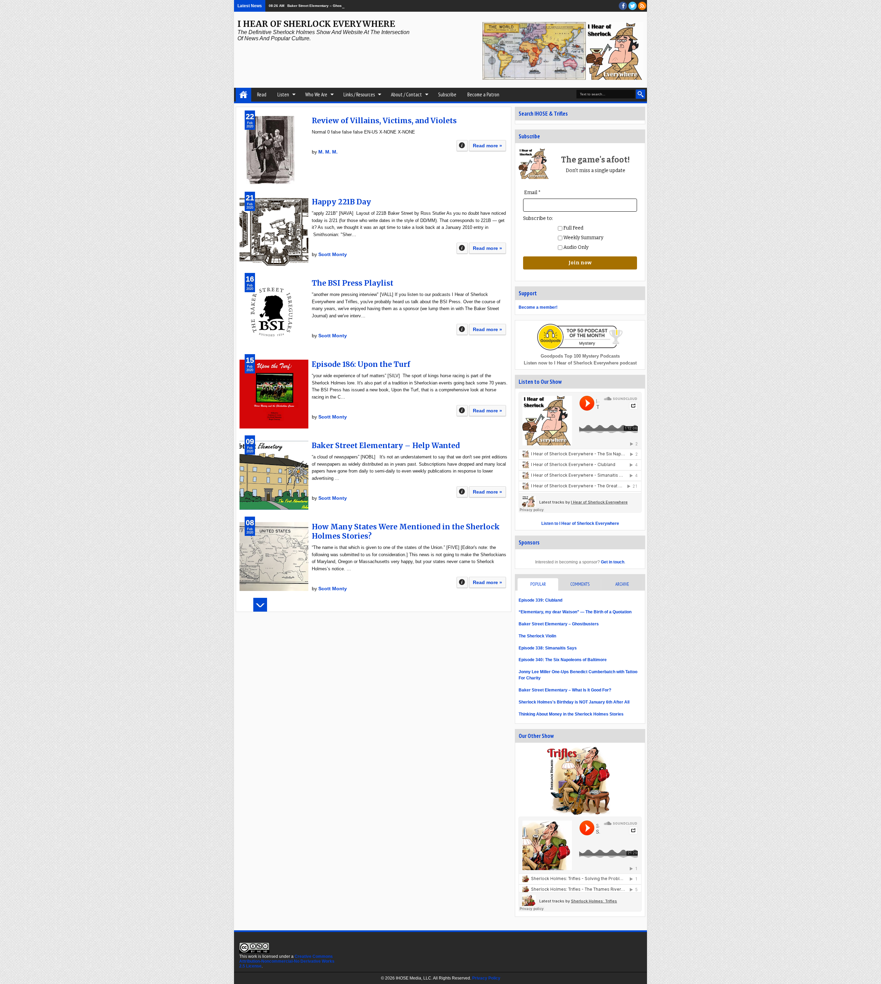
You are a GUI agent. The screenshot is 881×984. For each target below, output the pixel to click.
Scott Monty (332, 254)
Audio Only (575, 247)
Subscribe (447, 94)
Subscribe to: (538, 218)
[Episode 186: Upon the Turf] (274, 394)
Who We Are (316, 94)
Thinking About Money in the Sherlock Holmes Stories (571, 714)
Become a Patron (483, 94)
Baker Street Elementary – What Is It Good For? (565, 690)
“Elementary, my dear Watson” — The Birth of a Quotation (575, 612)
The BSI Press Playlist (352, 283)
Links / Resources (359, 94)
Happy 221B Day (341, 202)
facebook (623, 6)
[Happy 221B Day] (274, 231)
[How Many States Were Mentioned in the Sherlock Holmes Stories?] (274, 556)
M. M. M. (328, 152)
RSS (642, 6)
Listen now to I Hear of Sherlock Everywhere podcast (580, 363)
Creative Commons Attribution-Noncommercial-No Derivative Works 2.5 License (287, 961)
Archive (622, 584)
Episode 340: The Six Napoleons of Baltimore (563, 659)
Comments (580, 584)
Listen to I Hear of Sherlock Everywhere (580, 523)
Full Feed (572, 228)
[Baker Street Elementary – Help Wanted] (274, 475)
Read (261, 94)
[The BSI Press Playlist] (274, 312)
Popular (538, 584)
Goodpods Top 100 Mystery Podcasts (580, 356)
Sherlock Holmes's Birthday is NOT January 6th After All (574, 702)
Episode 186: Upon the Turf (361, 364)
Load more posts (260, 605)
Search (640, 94)
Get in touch (612, 562)
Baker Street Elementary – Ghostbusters (321, 6)
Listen (283, 94)
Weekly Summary (582, 238)
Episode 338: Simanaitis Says (548, 648)
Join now (580, 263)
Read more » (487, 145)
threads (632, 6)
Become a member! (538, 307)
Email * (532, 192)
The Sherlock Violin (537, 636)
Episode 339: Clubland (540, 600)
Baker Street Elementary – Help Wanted (386, 445)
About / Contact (406, 94)
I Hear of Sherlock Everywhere (316, 24)
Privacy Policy (486, 978)
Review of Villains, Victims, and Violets (384, 120)
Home (243, 95)
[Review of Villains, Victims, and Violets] (274, 150)
